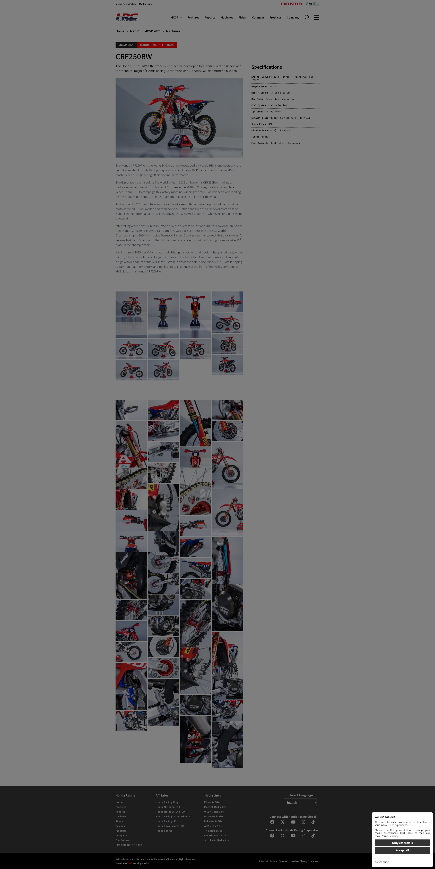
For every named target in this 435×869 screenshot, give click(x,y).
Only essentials (402, 843)
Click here (406, 833)
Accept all (402, 850)
